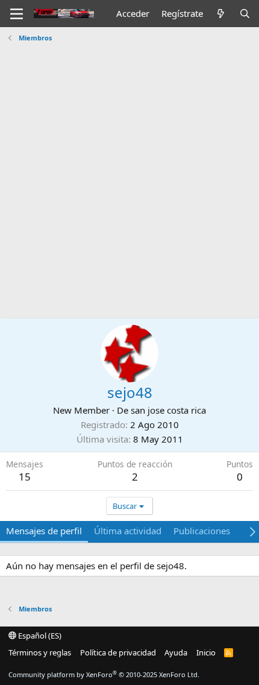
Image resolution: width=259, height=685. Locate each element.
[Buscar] (245, 13)
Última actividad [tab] (127, 531)
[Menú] (16, 14)
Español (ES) (38, 635)
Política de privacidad (118, 652)
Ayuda (175, 652)
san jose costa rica (168, 410)
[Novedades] (220, 13)
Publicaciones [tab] (201, 531)
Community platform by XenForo (103, 674)
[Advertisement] (129, 182)
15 (25, 477)
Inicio (206, 652)
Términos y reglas (39, 652)
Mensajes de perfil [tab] (44, 531)
